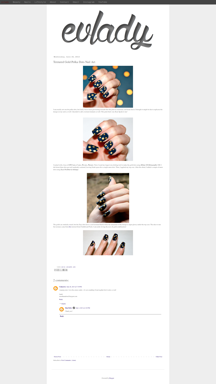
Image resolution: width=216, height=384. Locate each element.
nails (74, 267)
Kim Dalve (68, 308)
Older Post (159, 357)
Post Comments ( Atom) (68, 360)
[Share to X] (61, 270)
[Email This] (55, 270)
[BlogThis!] (58, 270)
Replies (64, 304)
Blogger (111, 378)
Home (108, 357)
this (70, 227)
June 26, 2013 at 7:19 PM (74, 287)
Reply (61, 299)
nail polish (69, 267)
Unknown (62, 287)
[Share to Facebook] (63, 270)
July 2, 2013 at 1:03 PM (83, 308)
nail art (63, 267)
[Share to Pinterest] (66, 270)
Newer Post (57, 357)
